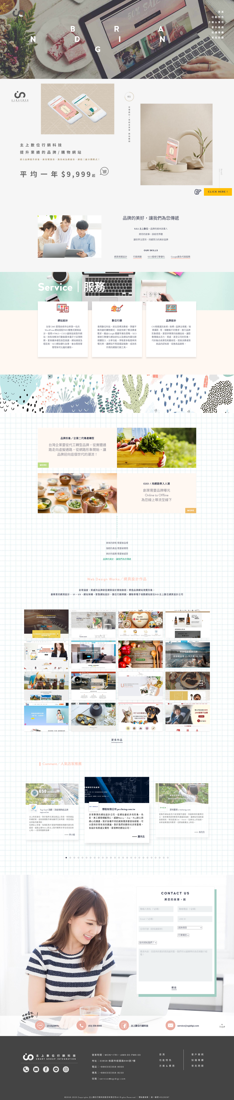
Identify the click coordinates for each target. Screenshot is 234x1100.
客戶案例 (218, 27)
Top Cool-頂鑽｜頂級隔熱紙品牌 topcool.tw (54, 811)
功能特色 (218, 17)
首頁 (221, 12)
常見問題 (218, 37)
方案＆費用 (216, 22)
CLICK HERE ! (218, 191)
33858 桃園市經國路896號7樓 (118, 1061)
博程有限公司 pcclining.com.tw (118, 809)
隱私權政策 (144, 1097)
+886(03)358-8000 (112, 1067)
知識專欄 (218, 32)
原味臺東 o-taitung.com (180, 810)
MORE (43, 465)
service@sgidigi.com (113, 1079)
